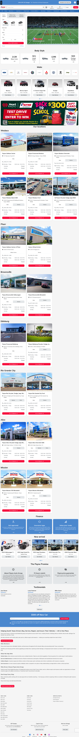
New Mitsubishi (4, 706)
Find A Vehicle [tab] (4, 15)
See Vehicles (8, 95)
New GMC (3, 704)
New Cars (3, 699)
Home (6, 11)
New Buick (3, 701)
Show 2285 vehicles (13, 43)
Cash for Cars (29, 708)
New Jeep (3, 713)
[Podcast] (49, 735)
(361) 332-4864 (7, 451)
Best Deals (43, 11)
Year (3, 37)
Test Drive (29, 710)
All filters (22, 46)
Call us (75, 7)
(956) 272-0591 (7, 304)
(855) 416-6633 (7, 500)
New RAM (3, 719)
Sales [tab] (13, 158)
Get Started (13, 729)
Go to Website (12, 173)
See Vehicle (8, 556)
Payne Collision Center (57, 701)
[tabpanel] (13, 33)
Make (3, 32)
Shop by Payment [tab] (21, 15)
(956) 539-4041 (7, 403)
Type (3, 19)
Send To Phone (64, 618)
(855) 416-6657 (34, 403)
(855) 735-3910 (60, 207)
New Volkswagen (4, 715)
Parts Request (56, 699)
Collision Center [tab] (13, 252)
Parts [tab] (21, 400)
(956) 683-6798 (7, 354)
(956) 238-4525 (34, 352)
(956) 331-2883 (34, 161)
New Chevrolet (4, 703)
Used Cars (29, 697)
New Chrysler (3, 710)
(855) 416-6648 (34, 498)
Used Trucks (29, 703)
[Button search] (43, 7)
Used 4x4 (29, 699)
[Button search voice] (46, 7)
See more (39, 609)
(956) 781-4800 (34, 255)
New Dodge (3, 708)
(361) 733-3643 (34, 451)
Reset (3, 46)
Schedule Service (56, 697)
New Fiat (2, 712)
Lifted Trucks (26, 11)
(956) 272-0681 (34, 207)
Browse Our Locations (7, 640)
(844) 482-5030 (60, 163)
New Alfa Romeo (4, 717)
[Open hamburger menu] (2, 11)
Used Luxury (29, 704)
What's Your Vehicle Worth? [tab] (12, 15)
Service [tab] (71, 160)
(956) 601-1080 (7, 255)
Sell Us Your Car (39, 729)
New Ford (3, 697)
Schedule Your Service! (65, 2)
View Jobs (65, 729)
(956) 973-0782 (7, 161)
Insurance (56, 11)
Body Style (4, 27)
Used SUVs (29, 701)
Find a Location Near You (7, 686)
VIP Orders (29, 706)
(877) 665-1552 (34, 303)
